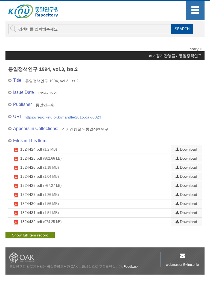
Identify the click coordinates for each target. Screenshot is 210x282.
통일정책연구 (190, 55)
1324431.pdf (39, 212)
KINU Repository (37, 11)
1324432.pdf (41, 221)
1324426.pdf (39, 167)
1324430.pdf (39, 203)
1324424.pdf (38, 149)
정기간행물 (165, 55)
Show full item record (30, 235)
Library (192, 49)
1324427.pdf (39, 176)
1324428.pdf (41, 185)
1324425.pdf (41, 158)
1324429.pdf (39, 194)
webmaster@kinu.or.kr (182, 265)
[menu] (195, 10)
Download (188, 149)
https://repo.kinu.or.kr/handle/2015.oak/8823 (63, 117)
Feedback (131, 267)
